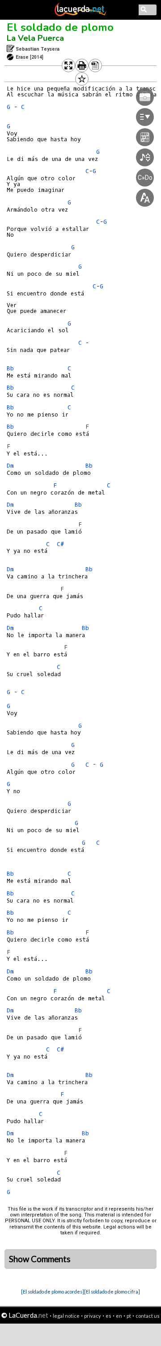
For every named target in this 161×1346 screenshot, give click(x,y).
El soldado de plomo (60, 27)
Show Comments (40, 1259)
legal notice (66, 1316)
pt (129, 1316)
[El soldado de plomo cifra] (112, 1291)
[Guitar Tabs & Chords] (80, 14)
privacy (92, 1316)
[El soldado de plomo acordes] (52, 1291)
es (108, 1316)
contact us (148, 1316)
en (119, 1316)
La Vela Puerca (35, 38)
